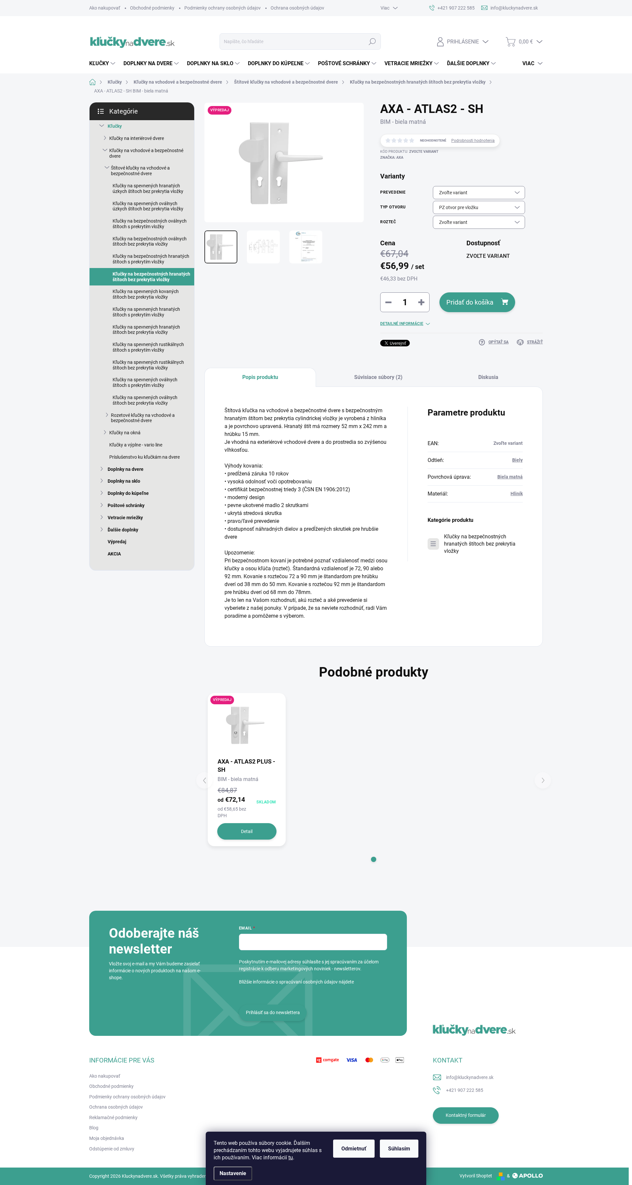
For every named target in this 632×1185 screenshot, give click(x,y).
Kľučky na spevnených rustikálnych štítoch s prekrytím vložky (148, 347)
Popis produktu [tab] (260, 377)
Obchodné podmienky (152, 8)
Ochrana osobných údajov (297, 8)
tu (290, 1157)
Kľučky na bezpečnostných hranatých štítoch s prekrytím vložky (151, 259)
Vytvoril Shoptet (476, 1175)
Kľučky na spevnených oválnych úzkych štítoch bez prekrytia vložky (148, 206)
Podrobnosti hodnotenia (473, 140)
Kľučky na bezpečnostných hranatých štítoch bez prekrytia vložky (151, 276)
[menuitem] (103, 63)
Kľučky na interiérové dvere (136, 138)
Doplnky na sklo (124, 481)
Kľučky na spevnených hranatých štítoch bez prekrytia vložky (146, 329)
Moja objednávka (106, 1138)
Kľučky (115, 126)
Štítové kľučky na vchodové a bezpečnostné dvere (140, 170)
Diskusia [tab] (488, 377)
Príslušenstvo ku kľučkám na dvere (144, 457)
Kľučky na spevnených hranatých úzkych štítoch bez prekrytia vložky (148, 188)
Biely (517, 460)
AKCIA (114, 553)
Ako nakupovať (104, 8)
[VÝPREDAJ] (247, 725)
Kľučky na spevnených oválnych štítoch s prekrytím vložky (145, 382)
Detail (246, 831)
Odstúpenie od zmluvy (111, 1148)
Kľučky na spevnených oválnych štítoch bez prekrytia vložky (145, 400)
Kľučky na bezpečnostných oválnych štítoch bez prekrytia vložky (150, 241)
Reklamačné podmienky (113, 1117)
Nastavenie (233, 1173)
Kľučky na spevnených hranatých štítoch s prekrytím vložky (146, 312)
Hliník (517, 493)
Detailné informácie (401, 323)
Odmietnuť (353, 1148)
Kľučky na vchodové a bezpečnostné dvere (146, 153)
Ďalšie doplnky (123, 529)
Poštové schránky (126, 505)
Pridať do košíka (469, 302)
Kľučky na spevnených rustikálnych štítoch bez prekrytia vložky (148, 365)
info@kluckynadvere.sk (469, 1077)
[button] (374, 859)
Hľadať (372, 41)
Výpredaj (117, 541)
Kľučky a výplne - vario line (135, 444)
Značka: (391, 157)
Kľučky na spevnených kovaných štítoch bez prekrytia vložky (146, 294)
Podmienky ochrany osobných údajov (222, 8)
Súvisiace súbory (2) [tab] (378, 377)
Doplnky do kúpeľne (128, 493)
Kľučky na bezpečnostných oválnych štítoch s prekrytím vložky (150, 223)
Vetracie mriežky (125, 517)
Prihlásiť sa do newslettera (273, 1012)
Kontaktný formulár (466, 1115)
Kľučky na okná (125, 432)
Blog (93, 1127)
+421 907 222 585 (464, 1090)
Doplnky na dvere (126, 469)
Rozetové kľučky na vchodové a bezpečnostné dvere (143, 418)
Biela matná (510, 476)
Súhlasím (399, 1148)
